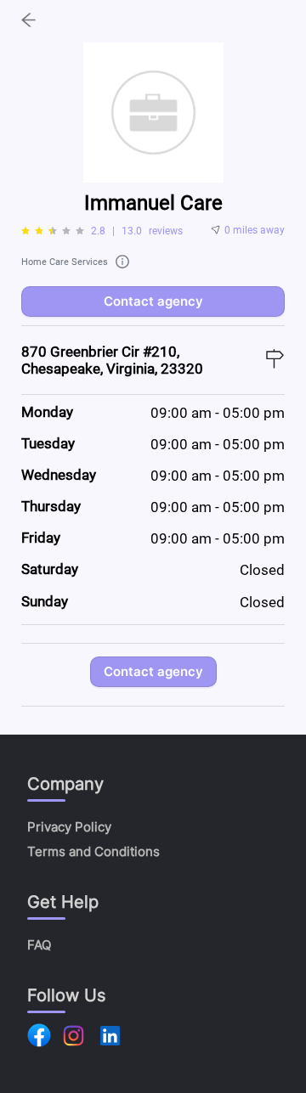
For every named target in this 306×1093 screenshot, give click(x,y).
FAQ (39, 945)
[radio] (25, 231)
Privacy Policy (69, 827)
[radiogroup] (52, 231)
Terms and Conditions (93, 851)
